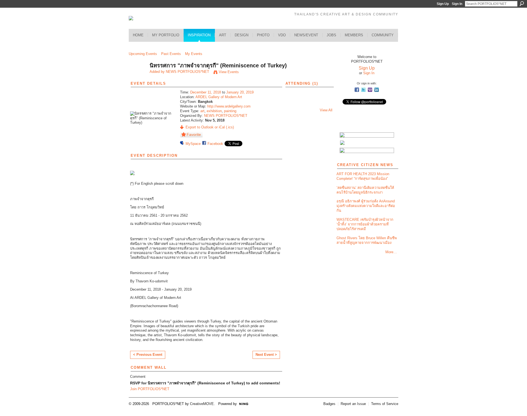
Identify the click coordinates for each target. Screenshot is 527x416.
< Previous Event (147, 354)
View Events (229, 72)
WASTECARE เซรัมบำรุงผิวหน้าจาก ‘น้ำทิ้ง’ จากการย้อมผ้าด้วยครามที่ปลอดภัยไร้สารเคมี (365, 224)
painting (230, 111)
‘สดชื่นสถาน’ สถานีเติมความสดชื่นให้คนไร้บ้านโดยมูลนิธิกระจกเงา (365, 190)
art (202, 111)
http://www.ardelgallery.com (229, 106)
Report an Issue (353, 404)
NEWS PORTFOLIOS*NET (187, 72)
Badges (329, 404)
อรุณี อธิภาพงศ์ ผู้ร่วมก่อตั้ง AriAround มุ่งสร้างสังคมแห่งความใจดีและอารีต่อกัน (366, 206)
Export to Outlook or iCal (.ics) (210, 127)
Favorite (194, 134)
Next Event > (266, 354)
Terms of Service (384, 404)
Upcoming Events (143, 54)
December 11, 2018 (205, 92)
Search (522, 3)
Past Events (171, 54)
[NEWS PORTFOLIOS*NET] (137, 77)
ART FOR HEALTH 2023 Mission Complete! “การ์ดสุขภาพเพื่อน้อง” (363, 176)
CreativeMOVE (202, 404)
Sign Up (443, 4)
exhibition (214, 111)
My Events (193, 54)
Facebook (215, 144)
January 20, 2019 (240, 92)
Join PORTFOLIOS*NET (149, 389)
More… (391, 252)
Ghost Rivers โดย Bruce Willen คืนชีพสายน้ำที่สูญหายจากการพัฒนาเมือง (367, 240)
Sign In (457, 4)
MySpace (193, 144)
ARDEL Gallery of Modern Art (218, 97)
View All (326, 110)
